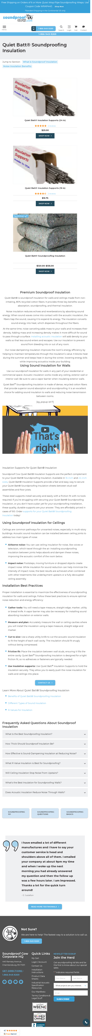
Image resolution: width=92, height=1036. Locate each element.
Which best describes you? (20, 515)
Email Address (14, 526)
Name (9, 504)
